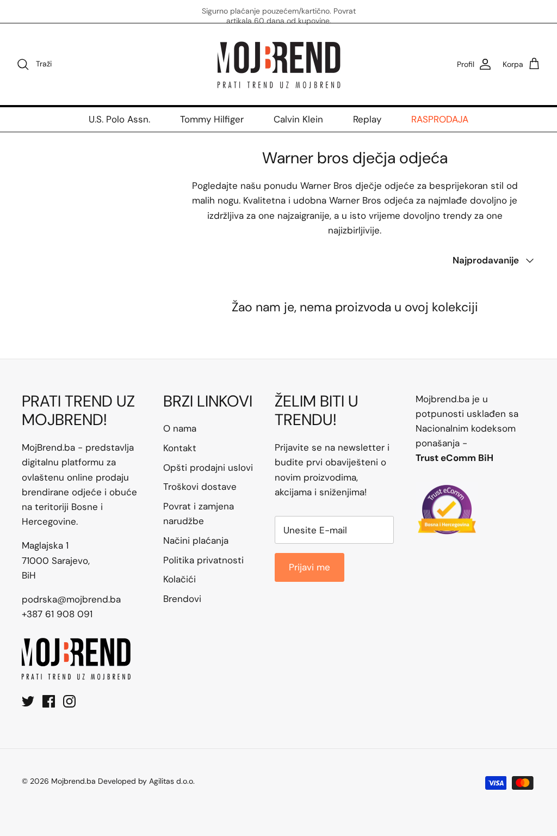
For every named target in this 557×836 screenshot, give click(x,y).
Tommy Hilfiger (212, 119)
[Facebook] (48, 701)
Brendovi (182, 599)
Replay (367, 119)
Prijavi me (309, 567)
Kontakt (179, 448)
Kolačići (179, 579)
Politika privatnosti (203, 560)
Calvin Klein (298, 119)
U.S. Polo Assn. (119, 119)
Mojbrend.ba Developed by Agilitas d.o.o (122, 781)
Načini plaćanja (195, 540)
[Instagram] (69, 701)
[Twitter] (28, 701)
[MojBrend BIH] (278, 64)
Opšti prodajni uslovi (208, 468)
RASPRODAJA (439, 119)
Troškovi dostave (200, 487)
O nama (179, 428)
